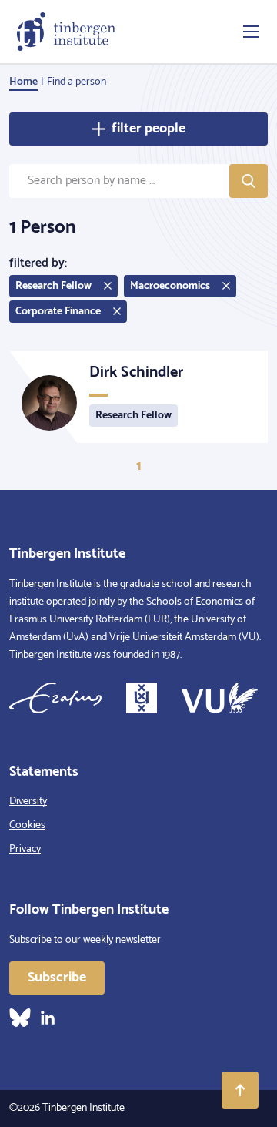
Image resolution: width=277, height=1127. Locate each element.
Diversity (28, 801)
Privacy (25, 849)
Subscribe (57, 977)
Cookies (27, 825)
